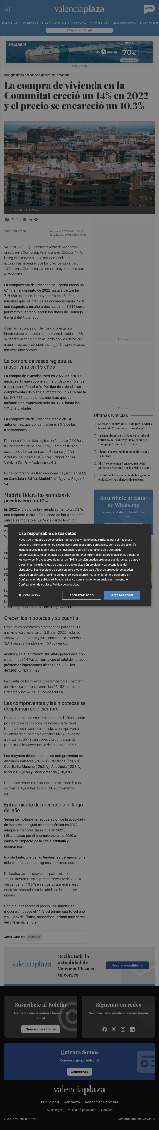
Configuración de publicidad (36, 579)
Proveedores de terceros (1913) (56, 559)
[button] (30, 595)
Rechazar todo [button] (82, 595)
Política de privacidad (66, 584)
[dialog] (79, 565)
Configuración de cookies (35, 584)
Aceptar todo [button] (122, 595)
